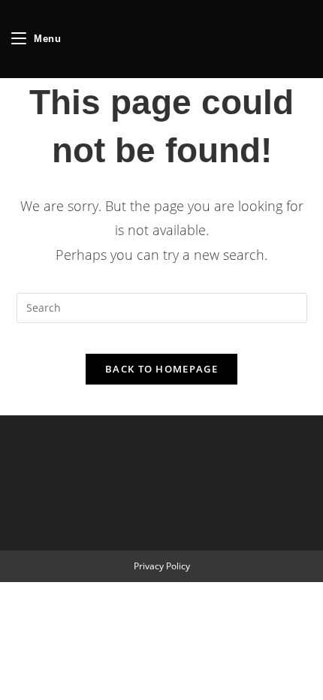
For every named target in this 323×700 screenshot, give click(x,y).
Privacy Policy (162, 566)
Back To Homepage (161, 369)
